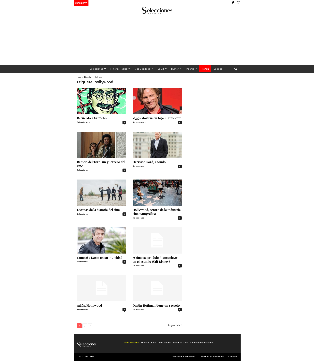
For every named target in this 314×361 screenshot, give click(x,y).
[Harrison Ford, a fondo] (157, 145)
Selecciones (96, 68)
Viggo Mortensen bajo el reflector (157, 118)
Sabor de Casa (180, 342)
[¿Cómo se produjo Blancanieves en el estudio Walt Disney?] (157, 240)
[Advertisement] (157, 39)
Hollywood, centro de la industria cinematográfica (157, 212)
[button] (235, 69)
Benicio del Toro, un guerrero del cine (101, 164)
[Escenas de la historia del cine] (101, 193)
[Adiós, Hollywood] (101, 288)
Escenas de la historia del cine (98, 210)
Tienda (205, 68)
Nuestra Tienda (149, 342)
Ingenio (190, 68)
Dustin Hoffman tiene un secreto (156, 305)
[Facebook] (233, 3)
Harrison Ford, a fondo (149, 162)
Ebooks (218, 68)
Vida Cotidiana (142, 68)
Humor (175, 68)
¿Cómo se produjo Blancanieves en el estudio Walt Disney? (155, 259)
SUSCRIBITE (81, 3)
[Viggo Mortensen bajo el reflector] (157, 101)
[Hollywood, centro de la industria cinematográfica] (157, 193)
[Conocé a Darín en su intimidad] (101, 240)
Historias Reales (118, 68)
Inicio (79, 77)
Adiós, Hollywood (89, 305)
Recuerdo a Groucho (92, 118)
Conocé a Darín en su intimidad (99, 257)
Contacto (232, 356)
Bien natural (164, 342)
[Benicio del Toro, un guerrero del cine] (101, 145)
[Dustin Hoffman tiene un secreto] (157, 288)
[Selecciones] (157, 10)
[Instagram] (238, 3)
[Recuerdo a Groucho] (101, 101)
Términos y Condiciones (211, 356)
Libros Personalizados (201, 342)
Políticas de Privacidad (183, 356)
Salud (161, 68)
